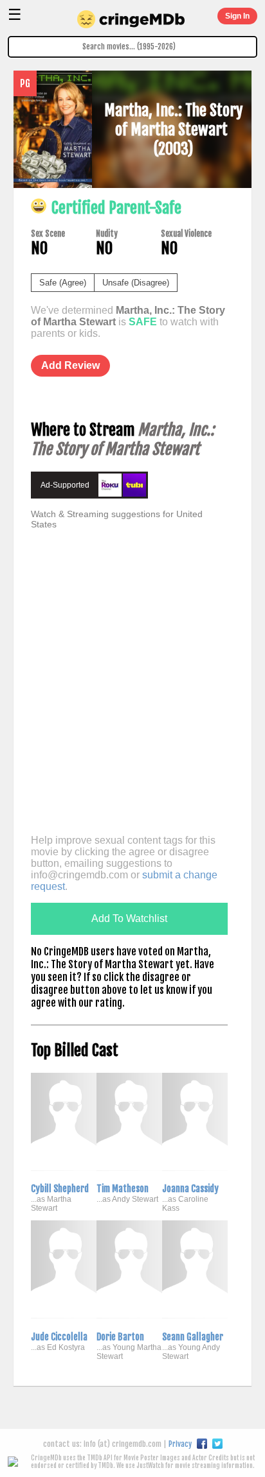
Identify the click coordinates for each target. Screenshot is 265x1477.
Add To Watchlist (129, 918)
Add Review (70, 365)
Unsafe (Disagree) (135, 282)
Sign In (237, 16)
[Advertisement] (132, 693)
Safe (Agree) (62, 282)
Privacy (180, 1444)
